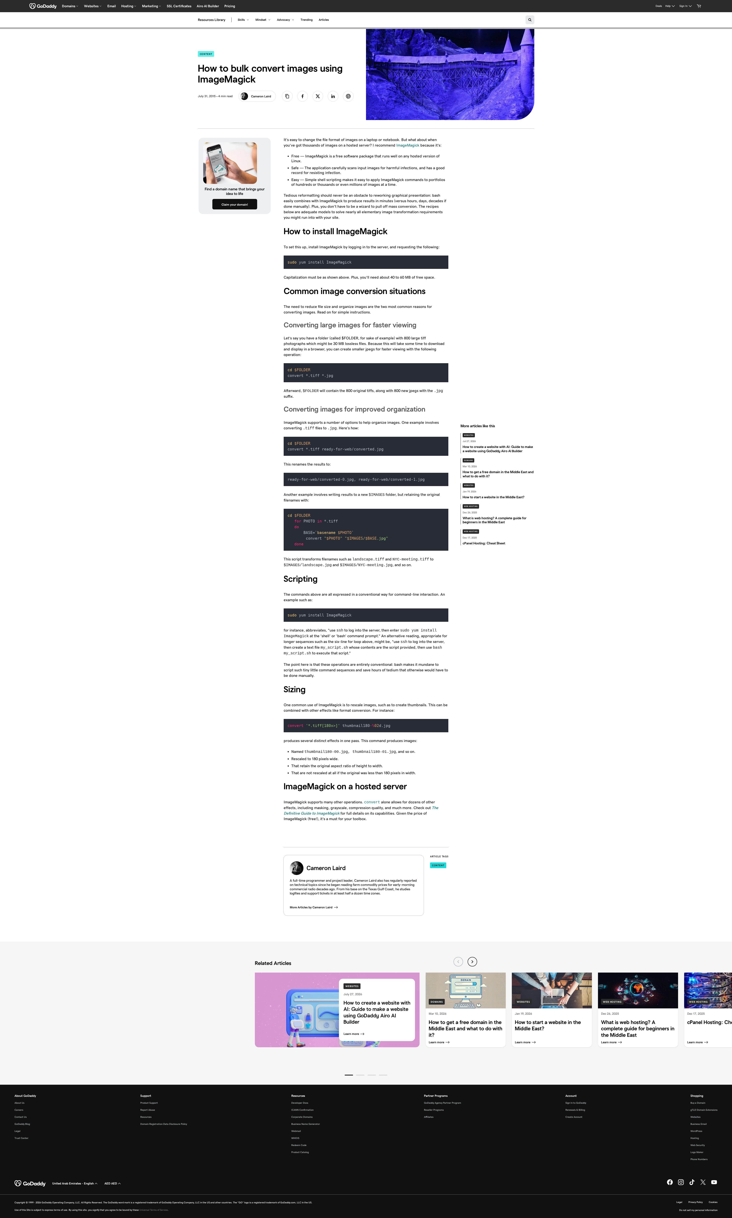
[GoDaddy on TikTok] (692, 1184)
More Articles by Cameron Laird (311, 907)
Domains (468, 460)
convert (372, 802)
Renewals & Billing (575, 1109)
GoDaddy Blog (22, 1124)
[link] (302, 96)
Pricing (229, 6)
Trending (307, 19)
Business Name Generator (305, 1124)
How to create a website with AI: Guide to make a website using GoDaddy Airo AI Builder (377, 1012)
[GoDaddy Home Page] (30, 1183)
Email (111, 6)
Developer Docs (299, 1102)
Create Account (573, 1116)
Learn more (351, 1033)
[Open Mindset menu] (269, 19)
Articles (324, 19)
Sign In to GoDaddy (575, 1102)
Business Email (698, 1124)
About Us (19, 1102)
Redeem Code (299, 1145)
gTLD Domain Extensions (704, 1109)
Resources (146, 1116)
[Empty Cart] (699, 6)
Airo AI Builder (208, 6)
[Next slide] (472, 961)
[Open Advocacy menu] (293, 19)
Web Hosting (471, 506)
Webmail (296, 1131)
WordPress (696, 1131)
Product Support (149, 1102)
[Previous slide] (458, 961)
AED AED (110, 1183)
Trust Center (21, 1138)
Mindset (260, 19)
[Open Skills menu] (247, 19)
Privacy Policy (695, 1202)
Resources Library (211, 20)
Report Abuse (147, 1109)
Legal (17, 1131)
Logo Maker (696, 1152)
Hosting (694, 1138)
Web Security (697, 1145)
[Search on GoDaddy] (530, 19)
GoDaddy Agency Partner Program (442, 1102)
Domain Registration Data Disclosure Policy (163, 1124)
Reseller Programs (434, 1109)
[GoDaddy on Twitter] (703, 1184)
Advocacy (283, 19)
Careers (18, 1109)
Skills (241, 19)
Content (207, 53)
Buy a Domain (697, 1102)
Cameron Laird (261, 96)
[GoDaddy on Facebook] (669, 1184)
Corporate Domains (302, 1116)
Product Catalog (300, 1152)
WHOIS (295, 1138)
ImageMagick (407, 145)
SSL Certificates (179, 6)
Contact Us (20, 1116)
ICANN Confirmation (302, 1109)
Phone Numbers (699, 1159)
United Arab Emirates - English (73, 1183)
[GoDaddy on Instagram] (680, 1184)
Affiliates (428, 1116)
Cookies (713, 1202)
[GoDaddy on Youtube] (714, 1184)
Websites (469, 435)
